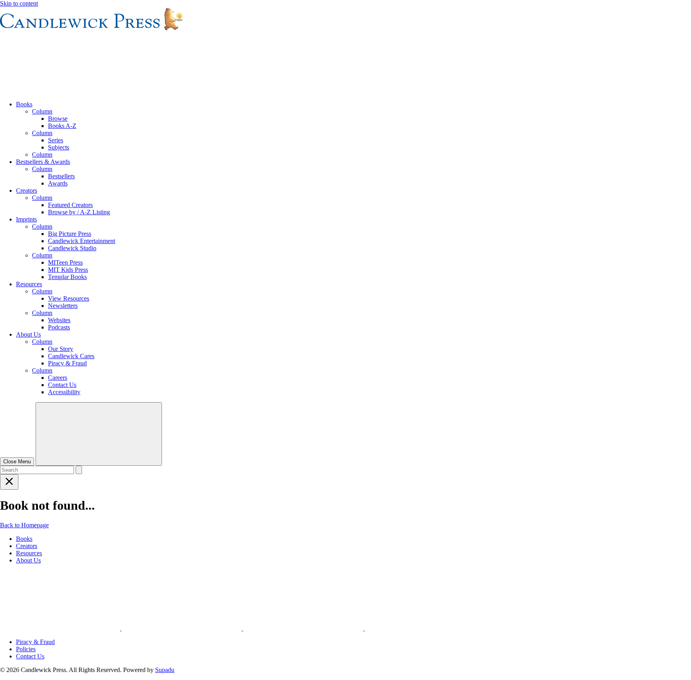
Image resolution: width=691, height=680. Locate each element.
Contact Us (62, 384)
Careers (57, 377)
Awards (58, 183)
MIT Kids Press (68, 269)
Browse (58, 118)
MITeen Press (65, 262)
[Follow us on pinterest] (304, 628)
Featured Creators (70, 204)
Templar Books (67, 276)
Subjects (58, 147)
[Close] (9, 482)
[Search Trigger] (99, 434)
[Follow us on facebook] (182, 628)
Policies (26, 649)
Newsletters (63, 305)
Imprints (26, 219)
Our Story (60, 348)
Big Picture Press (69, 233)
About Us (28, 334)
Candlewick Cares (71, 356)
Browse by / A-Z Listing (79, 212)
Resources (29, 284)
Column (42, 111)
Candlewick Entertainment (81, 240)
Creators (26, 190)
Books (24, 104)
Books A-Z (62, 125)
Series (55, 140)
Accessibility (64, 392)
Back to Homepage (24, 525)
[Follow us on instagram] (61, 628)
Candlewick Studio (72, 248)
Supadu (164, 669)
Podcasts (59, 327)
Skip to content (19, 3)
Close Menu (17, 462)
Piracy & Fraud (67, 363)
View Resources (68, 298)
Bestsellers (61, 176)
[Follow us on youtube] (425, 628)
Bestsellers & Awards (43, 161)
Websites (59, 320)
